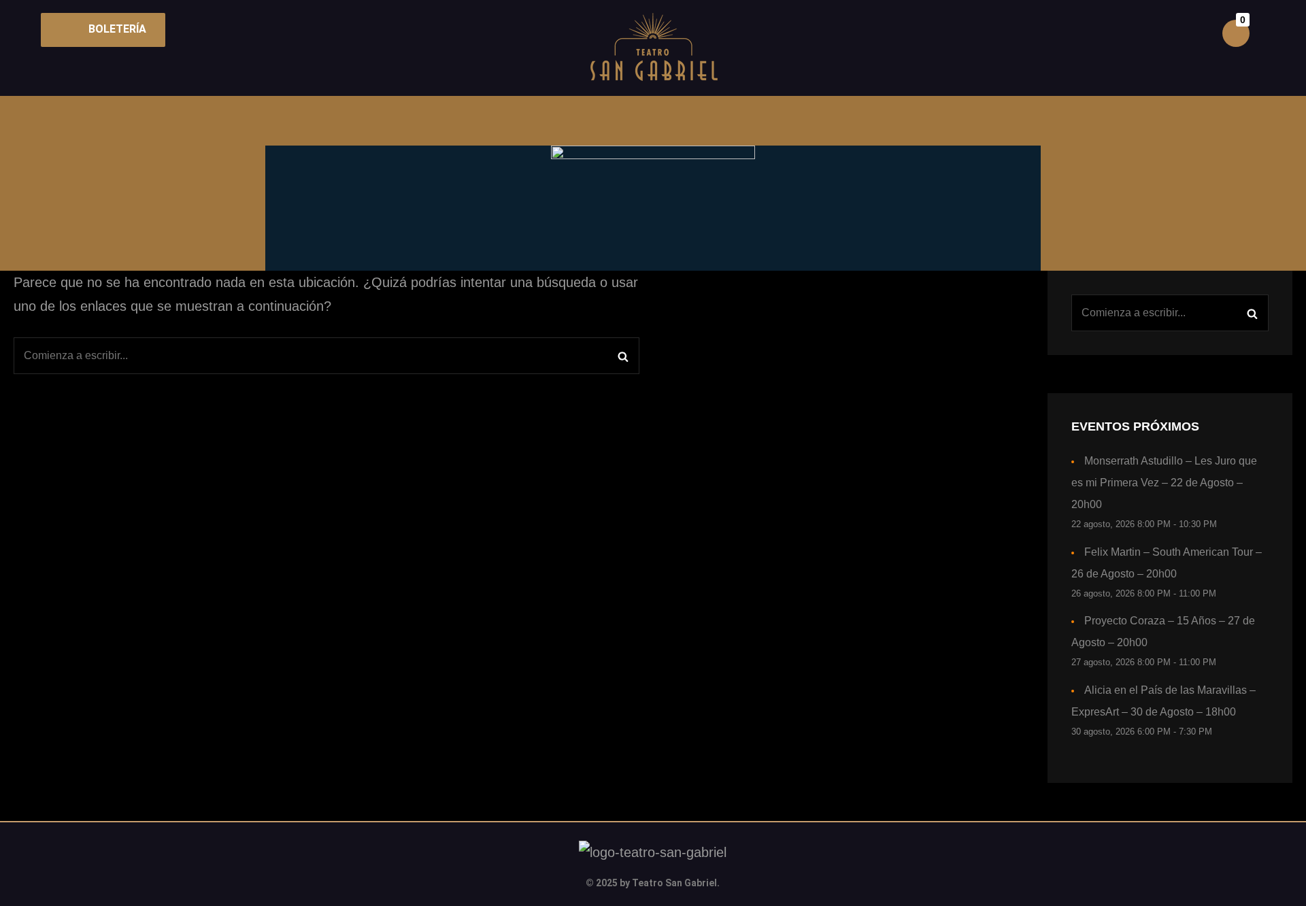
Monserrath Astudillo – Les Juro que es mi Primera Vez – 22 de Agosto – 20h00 (1164, 482)
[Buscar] (622, 355)
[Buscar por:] (326, 355)
